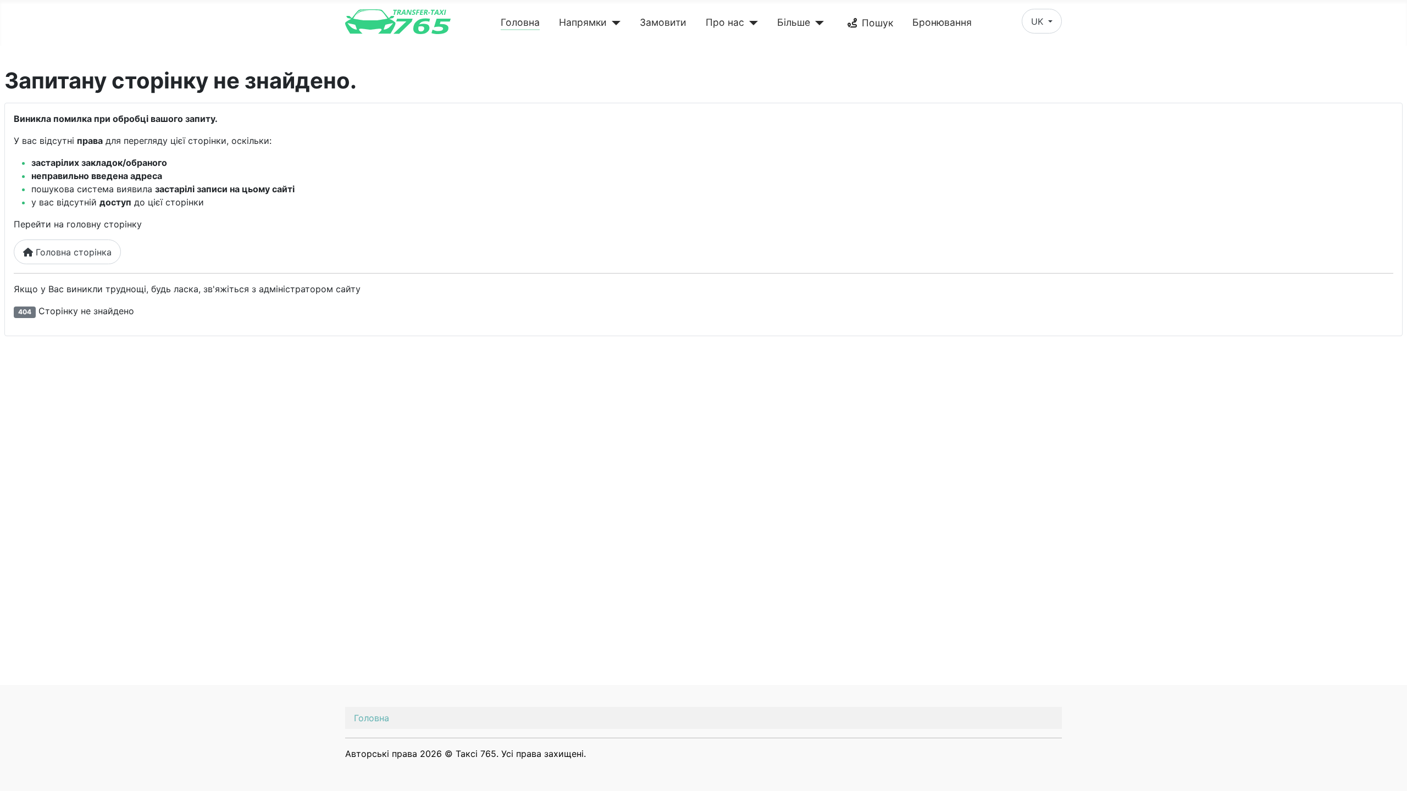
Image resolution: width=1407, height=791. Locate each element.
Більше (793, 22)
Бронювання (942, 22)
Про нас (725, 22)
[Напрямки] (614, 23)
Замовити (663, 22)
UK (1038, 21)
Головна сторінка (72, 252)
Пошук (877, 23)
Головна (520, 22)
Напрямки (583, 22)
